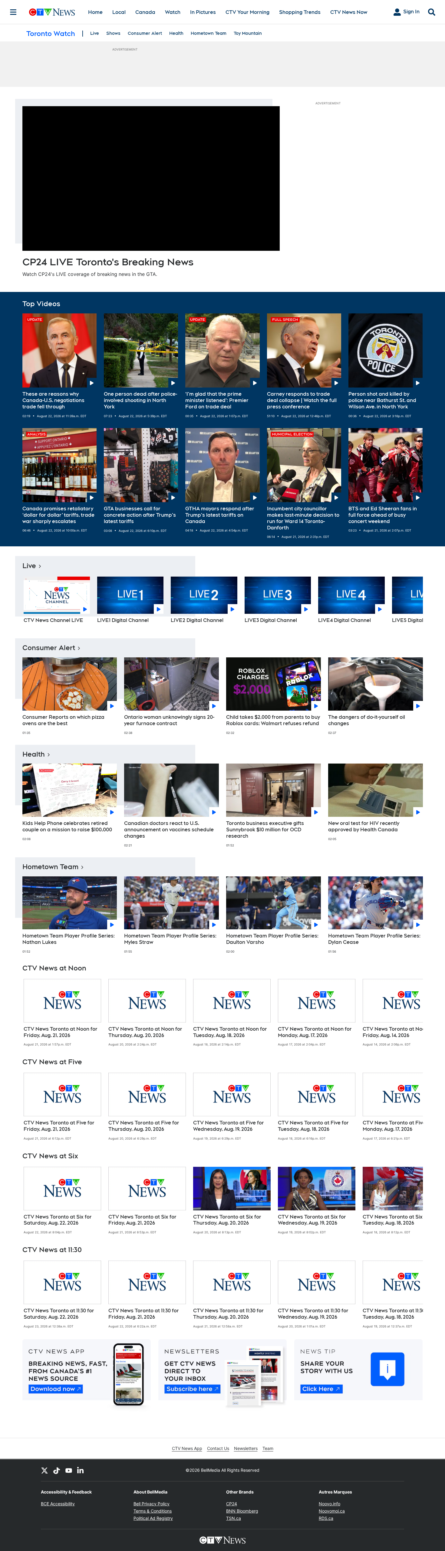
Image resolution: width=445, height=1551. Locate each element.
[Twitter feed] (44, 1470)
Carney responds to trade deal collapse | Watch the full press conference (302, 400)
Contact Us (218, 1448)
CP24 (231, 1503)
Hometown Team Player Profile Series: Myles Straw (170, 939)
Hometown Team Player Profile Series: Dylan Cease (374, 939)
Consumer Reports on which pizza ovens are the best (63, 720)
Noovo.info (329, 1503)
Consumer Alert (145, 33)
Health (176, 33)
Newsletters (246, 1448)
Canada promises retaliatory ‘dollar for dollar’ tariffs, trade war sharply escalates (58, 515)
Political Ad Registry (153, 1518)
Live (94, 33)
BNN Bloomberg (242, 1510)
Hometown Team (208, 33)
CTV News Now (348, 12)
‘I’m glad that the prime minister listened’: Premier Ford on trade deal (217, 400)
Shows (113, 33)
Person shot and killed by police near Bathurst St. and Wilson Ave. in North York (382, 400)
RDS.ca (326, 1518)
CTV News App (187, 1448)
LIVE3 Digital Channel (271, 620)
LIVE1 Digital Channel (123, 620)
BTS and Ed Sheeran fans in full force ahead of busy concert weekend (382, 515)
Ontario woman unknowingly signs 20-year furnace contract (169, 720)
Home (95, 12)
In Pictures (203, 12)
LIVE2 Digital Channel (197, 620)
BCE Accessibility (58, 1503)
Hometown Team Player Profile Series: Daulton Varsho (272, 939)
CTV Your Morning (247, 12)
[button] (411, 602)
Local (119, 12)
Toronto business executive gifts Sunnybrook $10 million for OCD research (265, 829)
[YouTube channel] (68, 1470)
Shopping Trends (300, 12)
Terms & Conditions (153, 1510)
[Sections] (13, 12)
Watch (172, 12)
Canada (145, 12)
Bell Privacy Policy (152, 1503)
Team (267, 1448)
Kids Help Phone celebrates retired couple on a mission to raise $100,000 (67, 826)
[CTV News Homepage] (52, 12)
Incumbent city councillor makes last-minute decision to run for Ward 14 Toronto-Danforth (303, 518)
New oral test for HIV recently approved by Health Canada (363, 826)
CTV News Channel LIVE (53, 620)
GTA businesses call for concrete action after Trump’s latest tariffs (140, 515)
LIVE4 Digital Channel (344, 620)
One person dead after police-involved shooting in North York (140, 400)
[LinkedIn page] (80, 1470)
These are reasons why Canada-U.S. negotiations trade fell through (53, 400)
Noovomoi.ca (332, 1510)
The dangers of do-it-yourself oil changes (366, 720)
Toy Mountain (248, 33)
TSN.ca (233, 1518)
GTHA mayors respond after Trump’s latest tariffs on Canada (219, 515)
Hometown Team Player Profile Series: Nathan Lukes (68, 939)
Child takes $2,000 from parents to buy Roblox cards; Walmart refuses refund (273, 720)
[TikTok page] (56, 1470)
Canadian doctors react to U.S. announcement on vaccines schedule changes (169, 829)
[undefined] (62, 1013)
